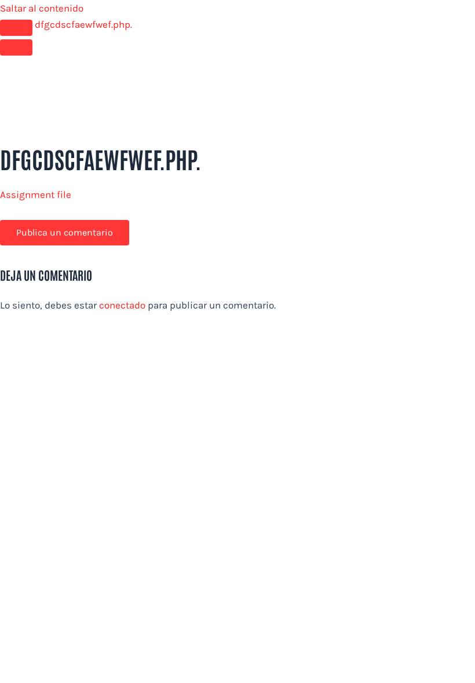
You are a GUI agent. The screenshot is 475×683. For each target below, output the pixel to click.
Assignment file (35, 194)
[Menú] (16, 47)
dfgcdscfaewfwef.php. (83, 24)
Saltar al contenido (41, 8)
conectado (122, 305)
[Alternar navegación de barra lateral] (16, 28)
